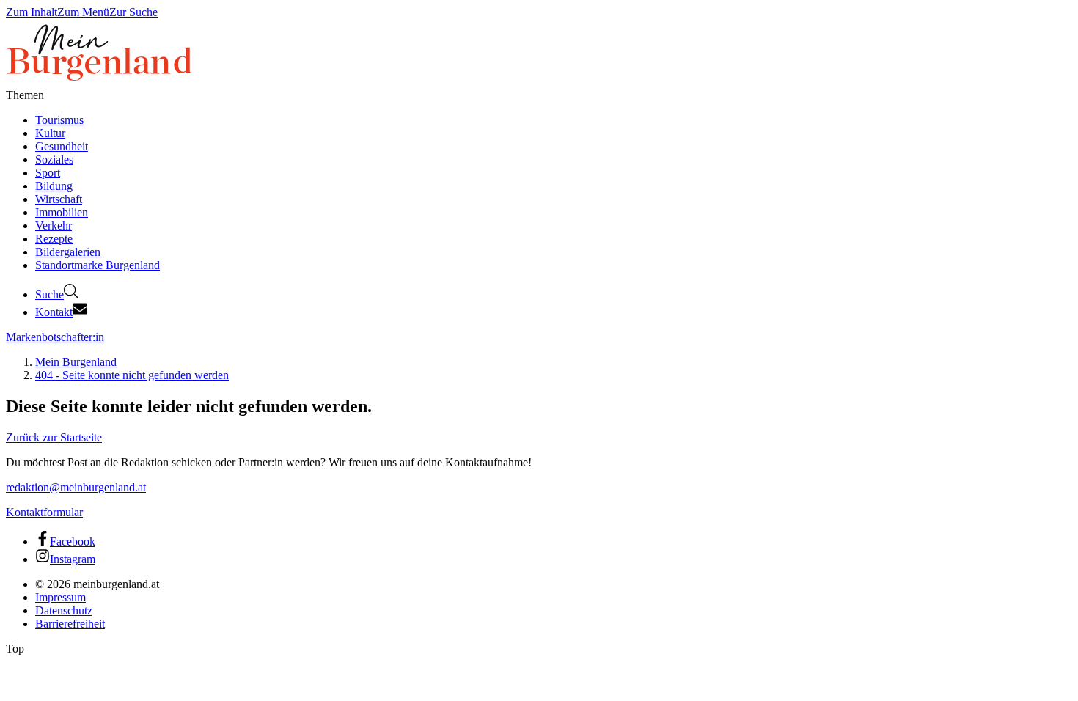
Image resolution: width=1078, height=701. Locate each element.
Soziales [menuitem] (54, 159)
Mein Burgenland (76, 362)
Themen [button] (25, 95)
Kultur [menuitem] (50, 133)
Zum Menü (83, 12)
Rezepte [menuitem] (54, 238)
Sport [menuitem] (47, 172)
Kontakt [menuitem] (54, 312)
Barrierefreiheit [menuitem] (70, 623)
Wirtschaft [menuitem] (58, 199)
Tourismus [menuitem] (59, 120)
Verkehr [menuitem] (53, 225)
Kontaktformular (44, 512)
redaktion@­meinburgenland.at (76, 487)
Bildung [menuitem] (54, 186)
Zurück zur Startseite (54, 437)
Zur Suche (133, 12)
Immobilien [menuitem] (61, 212)
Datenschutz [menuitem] (63, 610)
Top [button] (15, 648)
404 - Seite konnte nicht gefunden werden (132, 375)
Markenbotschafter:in (55, 337)
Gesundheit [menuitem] (61, 146)
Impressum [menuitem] (60, 597)
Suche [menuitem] (49, 294)
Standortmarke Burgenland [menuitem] (97, 265)
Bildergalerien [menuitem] (67, 252)
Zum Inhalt (31, 12)
